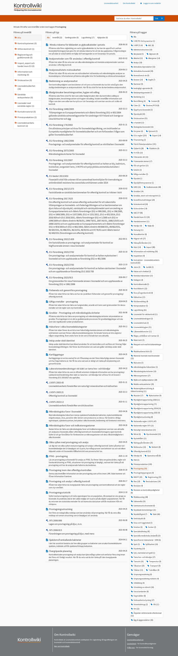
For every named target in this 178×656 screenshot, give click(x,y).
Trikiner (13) (138, 570)
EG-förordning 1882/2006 (61, 140)
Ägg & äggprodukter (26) (143, 620)
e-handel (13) (139, 122)
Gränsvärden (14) (140, 208)
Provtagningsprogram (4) (144, 473)
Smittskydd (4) (139, 518)
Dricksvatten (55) (141, 118)
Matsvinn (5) (138, 363)
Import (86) (150, 247)
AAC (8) (151, 45)
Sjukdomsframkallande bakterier (65, 539)
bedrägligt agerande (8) (143, 88)
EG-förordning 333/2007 (61, 160)
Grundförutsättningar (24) (144, 200)
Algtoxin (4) (153, 54)
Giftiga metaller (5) (141, 174)
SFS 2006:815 (55, 530)
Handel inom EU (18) (142, 217)
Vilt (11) (156, 604)
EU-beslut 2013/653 (58, 176)
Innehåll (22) (57, 37)
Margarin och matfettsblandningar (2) (146, 345)
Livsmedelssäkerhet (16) (26, 87)
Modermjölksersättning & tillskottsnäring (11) (142, 389)
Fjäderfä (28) (139, 148)
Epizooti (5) (153, 131)
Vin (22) (136, 608)
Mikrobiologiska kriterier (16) (145, 371)
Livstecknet (131, 643)
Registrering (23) (154, 477)
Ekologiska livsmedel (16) (144, 127)
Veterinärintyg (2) (141, 604)
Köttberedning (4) (141, 301)
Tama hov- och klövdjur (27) (144, 557)
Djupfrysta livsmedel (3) (143, 110)
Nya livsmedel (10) (153, 434)
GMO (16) (137, 187)
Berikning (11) (139, 97)
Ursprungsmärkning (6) (143, 574)
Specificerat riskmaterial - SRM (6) (147, 540)
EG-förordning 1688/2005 (61, 108)
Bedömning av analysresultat (63, 81)
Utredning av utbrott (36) (144, 587)
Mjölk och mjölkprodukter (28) (145, 380)
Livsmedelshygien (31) (143, 327)
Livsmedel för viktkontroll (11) (146, 314)
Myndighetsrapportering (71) (145, 404)
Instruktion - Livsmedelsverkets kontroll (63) (145, 261)
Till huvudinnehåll (10, 4)
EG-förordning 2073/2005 (61, 150)
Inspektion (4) (139, 256)
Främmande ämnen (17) (143, 161)
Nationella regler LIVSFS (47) (145, 421)
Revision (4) (138, 485)
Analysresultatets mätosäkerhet (65, 69)
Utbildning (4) (139, 583)
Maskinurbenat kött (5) (143, 351)
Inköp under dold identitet (62, 340)
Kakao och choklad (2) (142, 271)
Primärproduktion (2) (27, 117)
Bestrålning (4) (140, 101)
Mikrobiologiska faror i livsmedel (65, 411)
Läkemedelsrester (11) (143, 331)
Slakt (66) (156, 514)
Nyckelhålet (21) (140, 438)
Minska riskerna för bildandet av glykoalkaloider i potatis (77, 44)
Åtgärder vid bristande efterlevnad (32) (146, 614)
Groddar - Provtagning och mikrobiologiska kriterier (74, 312)
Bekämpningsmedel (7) (143, 92)
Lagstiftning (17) (87, 37)
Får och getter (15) (141, 165)
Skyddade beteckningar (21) (145, 510)
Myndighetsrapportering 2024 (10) (147, 408)
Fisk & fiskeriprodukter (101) (145, 144)
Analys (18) (138, 62)
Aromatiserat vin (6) (141, 75)
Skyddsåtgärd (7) (140, 514)
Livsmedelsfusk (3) (141, 323)
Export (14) (156, 135)
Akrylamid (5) (139, 54)
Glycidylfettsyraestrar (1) (144, 183)
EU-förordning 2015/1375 (61, 188)
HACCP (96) (138, 213)
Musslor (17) (138, 395)
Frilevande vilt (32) (141, 157)
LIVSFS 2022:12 (56, 401)
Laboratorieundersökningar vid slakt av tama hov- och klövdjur (79, 368)
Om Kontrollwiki (129, 3)
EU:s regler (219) (140, 135)
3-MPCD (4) (138, 45)
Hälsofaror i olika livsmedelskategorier (68, 326)
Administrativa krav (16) (143, 49)
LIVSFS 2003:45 (56, 382)
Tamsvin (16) (139, 561)
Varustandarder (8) (141, 591)
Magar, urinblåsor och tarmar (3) (146, 336)
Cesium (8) (155, 101)
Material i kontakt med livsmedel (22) (145, 357)
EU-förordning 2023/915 (61, 277)
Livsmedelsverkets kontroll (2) (25, 124)
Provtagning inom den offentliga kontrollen (70, 470)
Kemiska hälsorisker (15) (143, 275)
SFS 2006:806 (55, 520)
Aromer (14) (138, 79)
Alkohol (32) (138, 58)
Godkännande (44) (153, 187)
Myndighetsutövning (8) (143, 417)
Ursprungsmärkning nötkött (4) (146, 578)
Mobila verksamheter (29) (144, 384)
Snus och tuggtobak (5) (143, 523)
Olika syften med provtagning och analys (68, 442)
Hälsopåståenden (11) (142, 243)
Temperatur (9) (155, 561)
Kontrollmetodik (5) (141, 284)
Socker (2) (152, 527)
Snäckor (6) (138, 527)
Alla (19, 37)
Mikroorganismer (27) (142, 375)
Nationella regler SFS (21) (144, 425)
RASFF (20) (138, 477)
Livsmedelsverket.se (135, 640)
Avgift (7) (151, 79)
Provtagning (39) (140, 468)
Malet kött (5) (139, 340)
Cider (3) (137, 105)
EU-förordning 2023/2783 (61, 264)
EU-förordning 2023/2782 (61, 252)
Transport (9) (155, 566)
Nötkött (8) (156, 447)
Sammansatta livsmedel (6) (144, 505)
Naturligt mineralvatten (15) (145, 430)
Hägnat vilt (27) (140, 238)
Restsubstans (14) (153, 481)
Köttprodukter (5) (141, 306)
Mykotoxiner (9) (155, 395)
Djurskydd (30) (139, 114)
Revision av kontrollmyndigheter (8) (145, 491)
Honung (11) (138, 230)
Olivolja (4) (138, 455)
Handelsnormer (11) (141, 221)
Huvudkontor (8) (140, 234)
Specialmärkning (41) (142, 531)
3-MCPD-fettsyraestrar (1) (144, 41)
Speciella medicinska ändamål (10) (147, 535)
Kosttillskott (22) (140, 288)
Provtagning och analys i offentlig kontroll (69, 481)
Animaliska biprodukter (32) (144, 67)
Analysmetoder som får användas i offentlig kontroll (74, 58)
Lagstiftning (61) (140, 310)
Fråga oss (131, 647)
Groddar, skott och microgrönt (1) (147, 195)
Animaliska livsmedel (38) (143, 71)
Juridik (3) (150, 267)
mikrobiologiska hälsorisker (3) (146, 367)
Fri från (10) (138, 152)
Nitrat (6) (137, 434)
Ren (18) (137, 481)
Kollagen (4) (138, 280)
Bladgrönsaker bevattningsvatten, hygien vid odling (74, 92)
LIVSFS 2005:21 (56, 392)
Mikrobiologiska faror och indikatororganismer (72, 425)
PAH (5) (136, 460)
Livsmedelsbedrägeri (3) (143, 318)
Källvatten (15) (139, 297)
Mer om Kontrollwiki (62, 646)
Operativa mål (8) (154, 455)
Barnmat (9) (138, 84)
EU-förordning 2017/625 (61, 198)
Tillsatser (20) (139, 566)
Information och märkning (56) (146, 251)
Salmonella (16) (140, 501)
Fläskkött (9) (154, 148)
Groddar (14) (138, 191)
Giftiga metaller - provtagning (63, 301)
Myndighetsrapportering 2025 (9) (147, 412)
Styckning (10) (139, 548)
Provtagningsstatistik (59, 492)
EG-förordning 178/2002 (61, 124)
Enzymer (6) (138, 131)
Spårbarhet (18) (151, 544)
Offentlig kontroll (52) (142, 451)
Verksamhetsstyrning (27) (144, 600)
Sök (156, 18)
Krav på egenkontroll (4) (143, 293)
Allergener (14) (154, 58)
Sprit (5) (137, 544)
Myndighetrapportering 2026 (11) (147, 400)
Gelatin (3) (138, 170)
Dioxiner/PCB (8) (152, 105)
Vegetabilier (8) (140, 596)
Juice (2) (137, 267)
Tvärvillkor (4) (154, 570)
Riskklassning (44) (141, 497)
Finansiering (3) (140, 140)
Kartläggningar (56, 354)
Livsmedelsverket (111, 3)
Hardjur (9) (138, 225)
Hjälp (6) (151, 225)
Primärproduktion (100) (143, 464)
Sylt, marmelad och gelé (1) (144, 553)
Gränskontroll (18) (141, 204)
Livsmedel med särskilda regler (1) (25, 104)
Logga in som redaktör (152, 3)
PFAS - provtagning (58, 456)
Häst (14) (137, 247)
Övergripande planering (60, 551)
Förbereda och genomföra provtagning (68, 290)
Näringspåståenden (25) (143, 443)
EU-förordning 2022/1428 (61, 239)
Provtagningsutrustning (60, 509)
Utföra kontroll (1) (25, 49)
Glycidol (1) (138, 178)
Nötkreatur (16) (140, 447)
